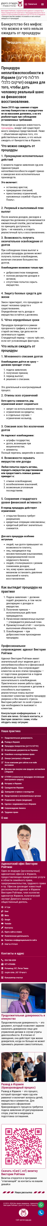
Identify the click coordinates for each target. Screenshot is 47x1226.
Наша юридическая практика (12, 13)
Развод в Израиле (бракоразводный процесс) (18, 1086)
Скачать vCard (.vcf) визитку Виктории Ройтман (19, 1172)
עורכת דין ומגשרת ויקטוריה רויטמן (31, 1205)
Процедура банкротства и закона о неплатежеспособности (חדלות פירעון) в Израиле (23, 13)
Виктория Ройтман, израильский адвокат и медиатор (21, 11)
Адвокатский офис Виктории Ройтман (19, 865)
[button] (42, 4)
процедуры (7, 127)
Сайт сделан (20, 1220)
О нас (4, 818)
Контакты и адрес (12, 953)
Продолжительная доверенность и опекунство (23, 1017)
